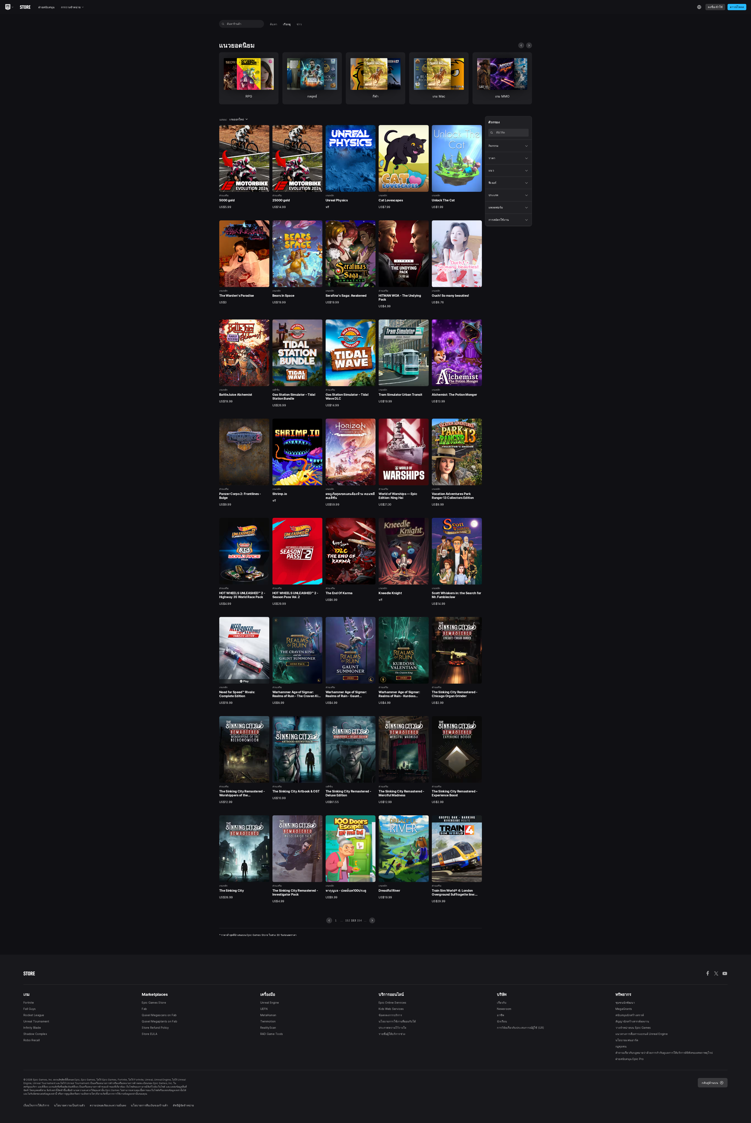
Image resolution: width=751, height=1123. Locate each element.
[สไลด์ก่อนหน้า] (521, 45)
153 (353, 920)
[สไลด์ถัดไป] (529, 45)
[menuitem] (273, 24)
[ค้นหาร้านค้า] (223, 24)
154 (359, 920)
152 (347, 920)
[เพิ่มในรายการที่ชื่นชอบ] (265, 129)
